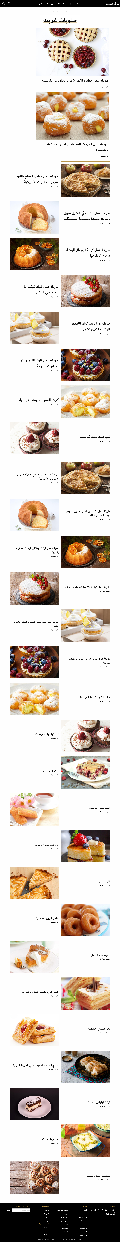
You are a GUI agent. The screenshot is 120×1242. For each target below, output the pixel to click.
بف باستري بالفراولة (99, 1028)
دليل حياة (84, 1221)
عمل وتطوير (64, 1221)
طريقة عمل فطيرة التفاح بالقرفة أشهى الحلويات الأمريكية (37, 179)
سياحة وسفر (64, 1217)
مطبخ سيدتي (45, 1231)
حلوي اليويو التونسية (47, 918)
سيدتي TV (46, 1234)
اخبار (66, 1214)
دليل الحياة (50, 3)
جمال (72, 3)
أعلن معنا (46, 1221)
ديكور (66, 1224)
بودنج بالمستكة (50, 1139)
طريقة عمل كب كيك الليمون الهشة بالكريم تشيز (90, 326)
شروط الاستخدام (44, 1217)
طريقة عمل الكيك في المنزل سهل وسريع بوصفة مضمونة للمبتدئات (87, 216)
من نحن (47, 1210)
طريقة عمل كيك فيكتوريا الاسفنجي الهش (41, 289)
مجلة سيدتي (45, 1227)
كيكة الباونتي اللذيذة (99, 1102)
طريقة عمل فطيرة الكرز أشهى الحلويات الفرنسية (75, 80)
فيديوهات (65, 1228)
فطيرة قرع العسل (100, 955)
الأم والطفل (83, 1231)
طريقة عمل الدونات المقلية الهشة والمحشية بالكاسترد (78, 147)
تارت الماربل (103, 881)
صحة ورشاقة (62, 3)
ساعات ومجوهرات (62, 1210)
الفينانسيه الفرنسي (99, 807)
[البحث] (9, 3)
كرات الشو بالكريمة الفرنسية (39, 400)
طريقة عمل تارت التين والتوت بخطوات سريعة (38, 363)
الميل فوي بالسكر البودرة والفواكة (40, 992)
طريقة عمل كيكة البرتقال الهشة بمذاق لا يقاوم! (88, 253)
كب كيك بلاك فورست (95, 437)
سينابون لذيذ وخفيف (98, 1176)
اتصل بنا (46, 1214)
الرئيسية (65, 11)
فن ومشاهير (83, 1228)
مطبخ (41, 3)
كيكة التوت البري (49, 771)
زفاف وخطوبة (83, 1235)
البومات (66, 1231)
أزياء (78, 3)
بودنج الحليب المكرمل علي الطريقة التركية (36, 1065)
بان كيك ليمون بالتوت (47, 844)
